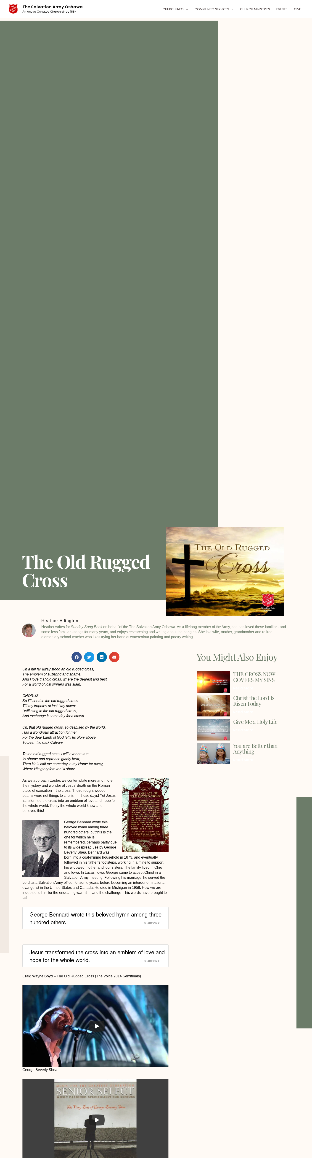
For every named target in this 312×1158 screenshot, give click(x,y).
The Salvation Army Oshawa (52, 7)
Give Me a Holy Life (255, 721)
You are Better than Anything (255, 748)
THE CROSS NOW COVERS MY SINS (254, 676)
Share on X (151, 923)
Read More (243, 688)
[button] (186, 9)
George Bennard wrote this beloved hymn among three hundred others (95, 918)
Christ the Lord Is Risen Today (254, 700)
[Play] (97, 1026)
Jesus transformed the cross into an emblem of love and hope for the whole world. (97, 956)
